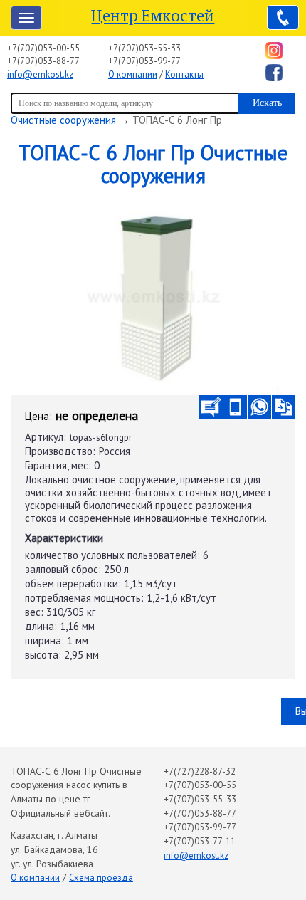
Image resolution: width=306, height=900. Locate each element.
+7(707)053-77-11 (200, 841)
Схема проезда (101, 878)
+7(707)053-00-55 (43, 48)
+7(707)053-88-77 (43, 61)
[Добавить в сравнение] (283, 407)
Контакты (184, 74)
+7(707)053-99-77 (144, 61)
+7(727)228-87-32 (200, 771)
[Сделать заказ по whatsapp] (259, 407)
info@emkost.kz (40, 74)
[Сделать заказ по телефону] (235, 407)
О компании (132, 74)
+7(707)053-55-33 (144, 48)
